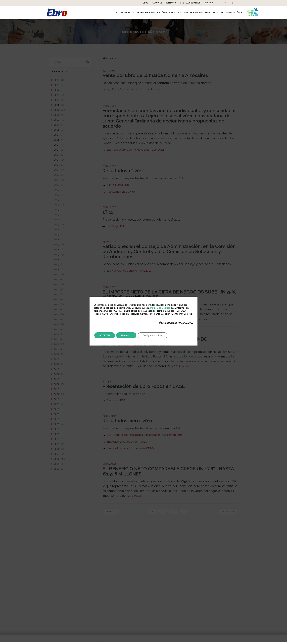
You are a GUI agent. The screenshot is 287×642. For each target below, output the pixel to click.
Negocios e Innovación (151, 12)
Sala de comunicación (226, 12)
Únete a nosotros (190, 3)
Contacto (171, 3)
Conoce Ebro (124, 12)
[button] (214, 3)
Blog (145, 3)
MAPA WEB (157, 3)
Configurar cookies (152, 335)
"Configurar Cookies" (182, 313)
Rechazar (126, 335)
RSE (171, 12)
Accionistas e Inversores (193, 12)
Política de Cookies (160, 307)
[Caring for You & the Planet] (252, 12)
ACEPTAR (104, 335)
